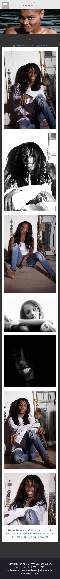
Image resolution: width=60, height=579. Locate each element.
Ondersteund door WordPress (21, 570)
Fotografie (27, 533)
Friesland (37, 533)
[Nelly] (57, 41)
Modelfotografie (28, 536)
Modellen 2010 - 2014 (35, 530)
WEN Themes (33, 573)
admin (44, 45)
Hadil (45, 533)
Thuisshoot (42, 536)
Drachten (16, 533)
